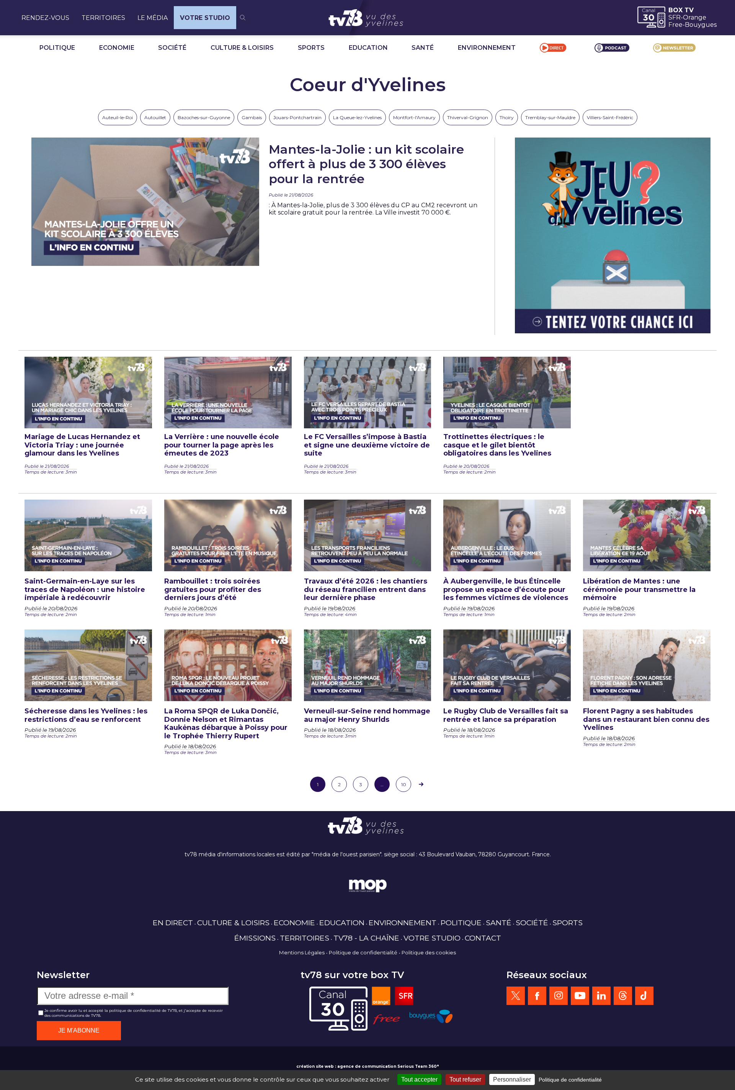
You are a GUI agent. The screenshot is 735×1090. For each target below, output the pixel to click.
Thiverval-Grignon (467, 117)
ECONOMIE (116, 47)
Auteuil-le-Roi (117, 117)
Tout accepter (419, 1079)
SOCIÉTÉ (172, 47)
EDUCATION (368, 47)
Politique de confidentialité (363, 952)
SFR (674, 17)
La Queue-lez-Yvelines (357, 117)
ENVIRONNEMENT (487, 47)
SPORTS (311, 47)
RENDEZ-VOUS (45, 17)
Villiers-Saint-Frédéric (610, 117)
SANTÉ (423, 47)
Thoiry (507, 117)
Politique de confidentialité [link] (570, 1080)
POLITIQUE (57, 47)
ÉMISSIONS (255, 937)
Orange (694, 17)
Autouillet (155, 117)
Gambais (252, 117)
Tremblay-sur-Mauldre (550, 117)
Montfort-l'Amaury (414, 117)
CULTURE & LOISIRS (242, 47)
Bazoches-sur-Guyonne (204, 117)
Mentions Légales (302, 952)
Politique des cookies (429, 952)
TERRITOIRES (103, 17)
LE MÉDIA (152, 17)
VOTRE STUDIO (205, 17)
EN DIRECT (173, 922)
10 (403, 784)
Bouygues (701, 24)
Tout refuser (465, 1079)
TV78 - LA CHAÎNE (366, 937)
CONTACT (483, 937)
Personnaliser (512, 1079)
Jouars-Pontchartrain (297, 117)
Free (675, 24)
